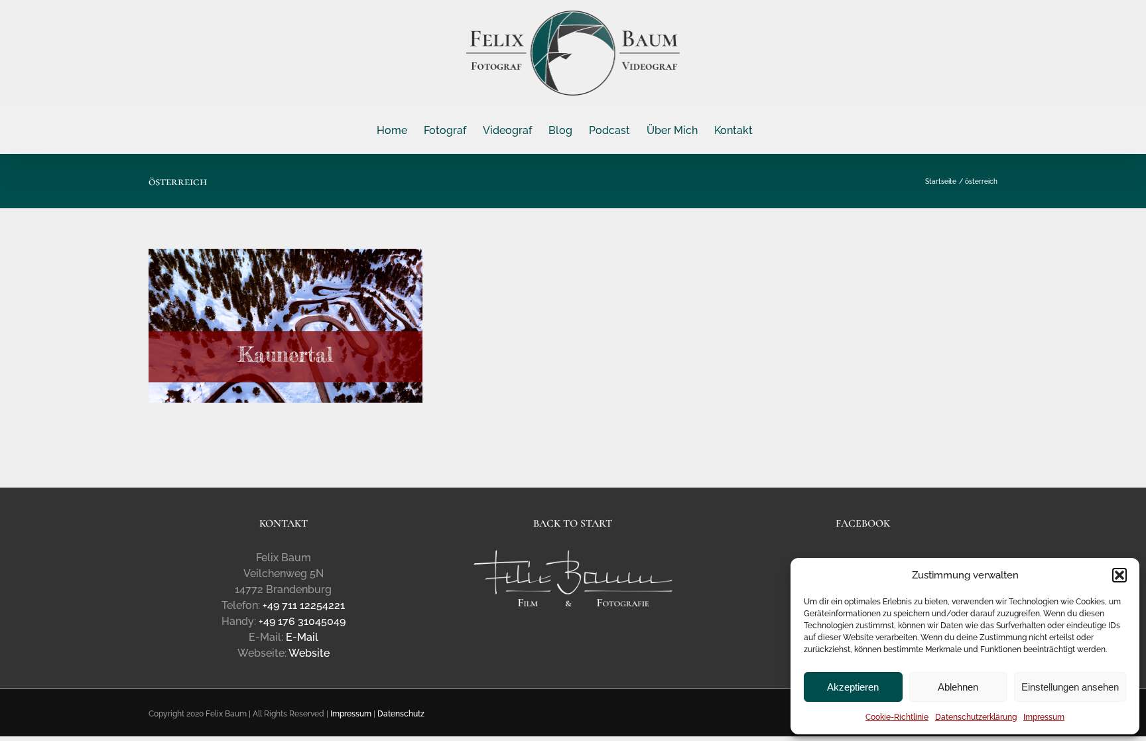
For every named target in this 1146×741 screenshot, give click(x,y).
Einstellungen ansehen (1070, 687)
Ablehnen (958, 687)
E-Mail (302, 637)
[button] (1119, 575)
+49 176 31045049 (302, 621)
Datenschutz (400, 713)
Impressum (1043, 717)
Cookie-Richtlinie (896, 717)
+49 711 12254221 (304, 605)
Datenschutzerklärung (976, 717)
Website (309, 653)
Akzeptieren (853, 687)
